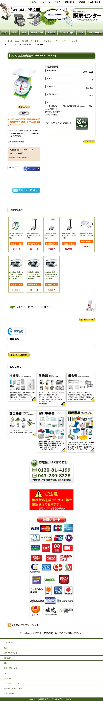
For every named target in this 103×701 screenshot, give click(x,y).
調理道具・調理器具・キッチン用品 (36, 41)
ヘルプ (6, 673)
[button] (17, 331)
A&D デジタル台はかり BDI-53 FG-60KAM (50, 236)
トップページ (9, 643)
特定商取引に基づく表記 (13, 688)
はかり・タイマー (61, 41)
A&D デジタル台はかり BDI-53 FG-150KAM (69, 236)
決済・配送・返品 (10, 668)
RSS (22, 625)
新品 (17, 41)
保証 (5, 663)
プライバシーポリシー (12, 683)
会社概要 (7, 678)
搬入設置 (7, 658)
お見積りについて (10, 653)
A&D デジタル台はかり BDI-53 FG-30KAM (33, 236)
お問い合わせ (9, 693)
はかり (74, 41)
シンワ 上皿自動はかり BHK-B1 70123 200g (16, 236)
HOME (9, 41)
